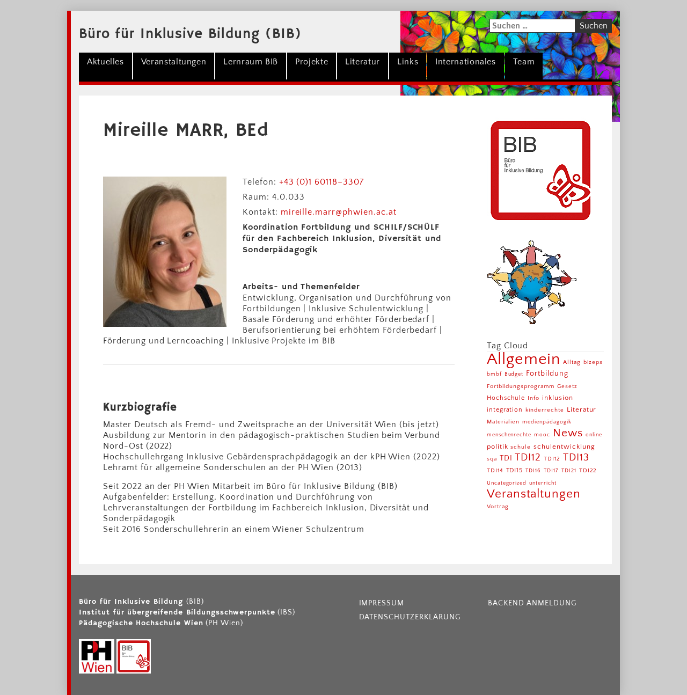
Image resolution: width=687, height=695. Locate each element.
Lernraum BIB (250, 62)
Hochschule (506, 397)
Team (524, 62)
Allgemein (524, 359)
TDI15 (514, 470)
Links (407, 62)
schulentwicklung (564, 446)
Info (533, 398)
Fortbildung (547, 373)
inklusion (557, 397)
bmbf (494, 374)
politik (497, 446)
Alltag (572, 362)
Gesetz (567, 386)
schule (520, 446)
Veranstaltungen (174, 62)
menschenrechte (509, 435)
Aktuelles (105, 62)
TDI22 (588, 470)
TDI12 (528, 457)
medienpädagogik (546, 422)
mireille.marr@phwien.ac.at (339, 212)
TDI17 (551, 471)
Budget (514, 374)
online (594, 435)
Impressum (382, 603)
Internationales (465, 62)
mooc (542, 435)
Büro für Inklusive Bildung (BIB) (190, 34)
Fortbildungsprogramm (520, 386)
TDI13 (576, 457)
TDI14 (495, 470)
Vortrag (498, 506)
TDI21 (568, 471)
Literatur (362, 62)
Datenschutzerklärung (410, 617)
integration (505, 409)
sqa (492, 459)
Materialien (503, 421)
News (568, 433)
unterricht (543, 483)
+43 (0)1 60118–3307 (321, 182)
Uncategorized (507, 483)
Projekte (311, 62)
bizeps (593, 362)
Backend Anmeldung (532, 603)
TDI (506, 458)
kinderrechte (544, 409)
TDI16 (533, 471)
